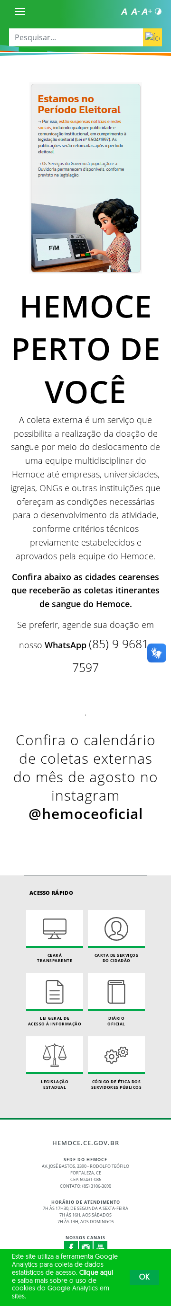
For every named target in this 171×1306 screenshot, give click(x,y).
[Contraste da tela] (158, 11)
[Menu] (20, 11)
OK (144, 1277)
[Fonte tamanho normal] (124, 11)
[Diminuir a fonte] (135, 11)
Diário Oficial (116, 1020)
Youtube (101, 1248)
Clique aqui (96, 1273)
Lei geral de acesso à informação (55, 1020)
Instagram (86, 1248)
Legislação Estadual (54, 1084)
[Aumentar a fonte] (146, 11)
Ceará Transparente (54, 958)
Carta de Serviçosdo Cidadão (117, 958)
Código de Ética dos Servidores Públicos (116, 1084)
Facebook (71, 1248)
